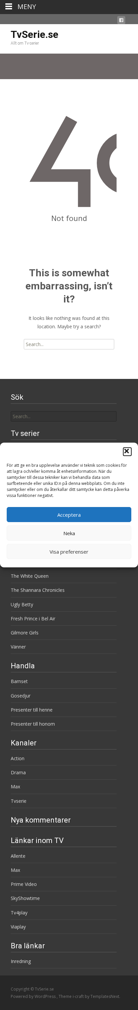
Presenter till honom (33, 724)
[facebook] (121, 21)
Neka (69, 533)
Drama (18, 772)
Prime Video (24, 884)
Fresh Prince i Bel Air (33, 618)
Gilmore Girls (25, 632)
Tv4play (19, 912)
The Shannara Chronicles (38, 590)
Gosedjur (20, 695)
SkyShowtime (25, 898)
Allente (18, 856)
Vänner (18, 646)
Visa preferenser (69, 551)
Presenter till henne (32, 710)
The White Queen (30, 576)
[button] (127, 452)
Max (15, 786)
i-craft (79, 996)
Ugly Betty (22, 604)
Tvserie (18, 801)
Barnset (19, 681)
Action (17, 758)
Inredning (21, 961)
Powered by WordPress (34, 996)
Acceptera (69, 514)
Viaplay (18, 926)
